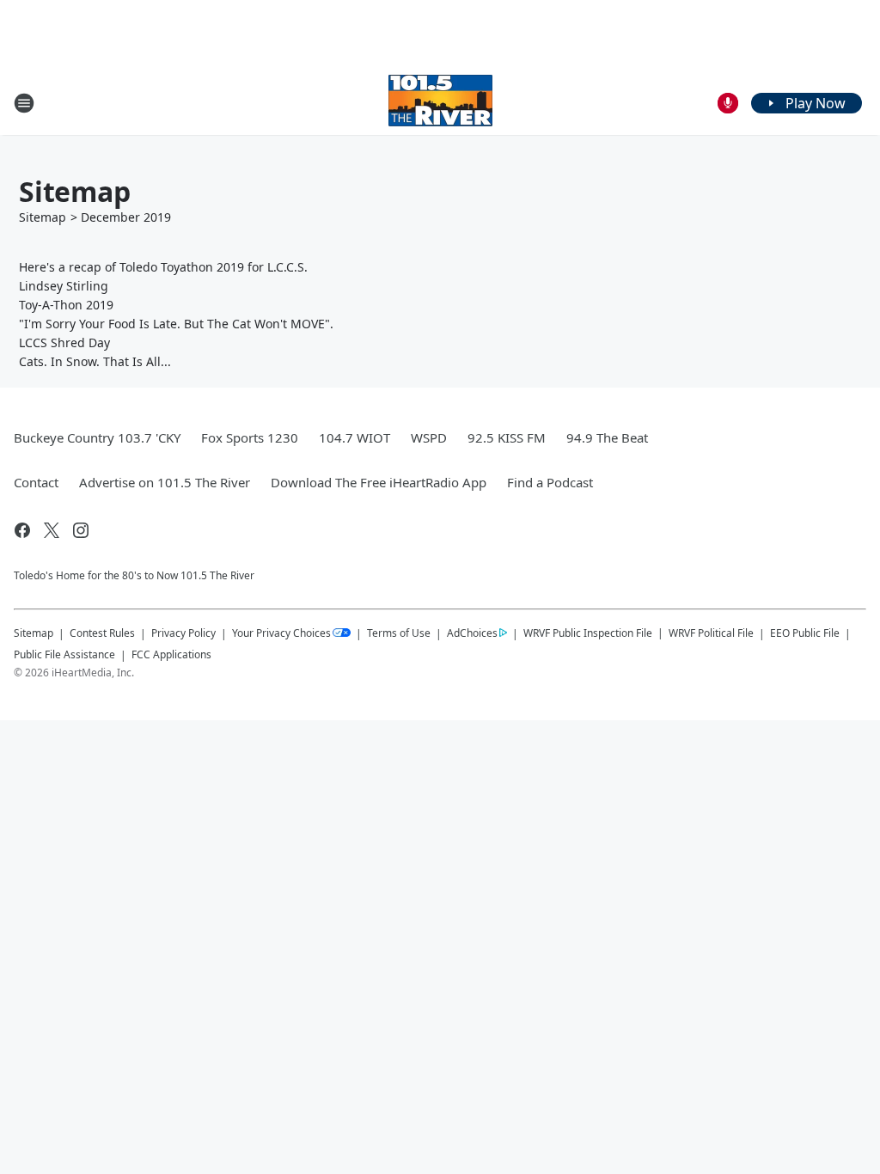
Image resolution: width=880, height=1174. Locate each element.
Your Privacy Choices (281, 633)
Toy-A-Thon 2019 (66, 305)
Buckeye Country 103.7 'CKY (97, 437)
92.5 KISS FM (507, 437)
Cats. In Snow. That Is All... (95, 361)
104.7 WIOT (354, 437)
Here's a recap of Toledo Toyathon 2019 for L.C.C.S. (163, 267)
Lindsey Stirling (63, 286)
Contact (36, 482)
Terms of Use (399, 633)
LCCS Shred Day (64, 342)
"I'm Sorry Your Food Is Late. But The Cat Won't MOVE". (176, 323)
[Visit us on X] (51, 530)
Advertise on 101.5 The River (164, 482)
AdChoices (472, 633)
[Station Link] (440, 103)
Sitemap (42, 217)
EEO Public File (805, 633)
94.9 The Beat (607, 437)
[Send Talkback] (728, 103)
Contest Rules (102, 633)
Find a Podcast (550, 482)
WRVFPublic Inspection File (587, 632)
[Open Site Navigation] (24, 103)
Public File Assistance (64, 654)
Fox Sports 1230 (249, 437)
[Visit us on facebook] (22, 530)
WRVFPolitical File (711, 633)
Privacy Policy (183, 633)
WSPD (429, 437)
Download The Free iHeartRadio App (378, 482)
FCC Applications (171, 654)
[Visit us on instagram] (80, 530)
